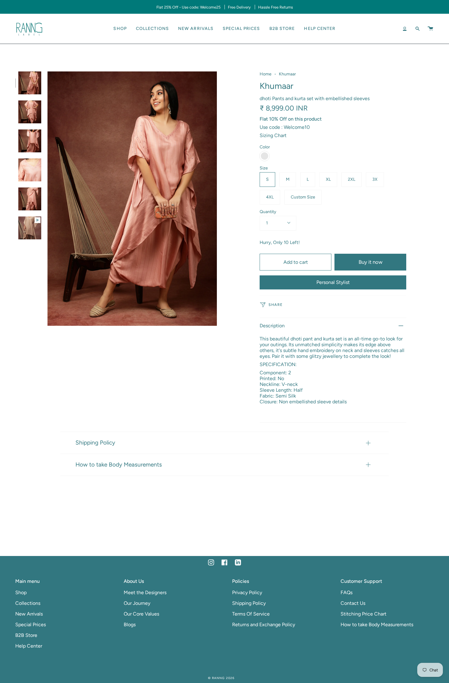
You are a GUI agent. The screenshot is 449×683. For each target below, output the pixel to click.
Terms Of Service (251, 614)
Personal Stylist (333, 282)
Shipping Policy (95, 442)
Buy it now (370, 262)
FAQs (346, 592)
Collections (27, 603)
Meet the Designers (145, 592)
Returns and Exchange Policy (263, 624)
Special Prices (30, 624)
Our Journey (137, 603)
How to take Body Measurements (118, 464)
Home (266, 74)
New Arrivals (29, 614)
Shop (21, 592)
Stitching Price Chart (363, 614)
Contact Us (353, 603)
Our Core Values (141, 614)
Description (272, 326)
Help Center (28, 646)
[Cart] (430, 29)
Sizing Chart (273, 135)
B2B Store (26, 635)
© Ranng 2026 (221, 678)
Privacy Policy (247, 592)
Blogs (130, 624)
